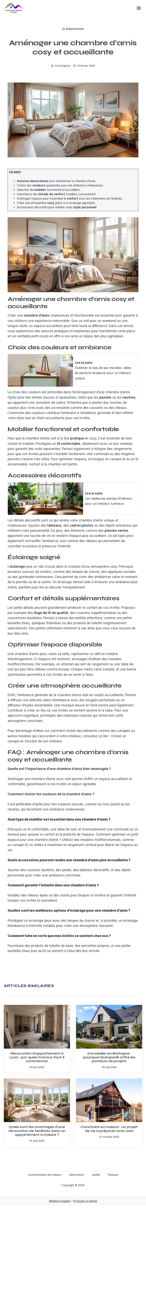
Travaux (113, 1174)
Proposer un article (85, 1201)
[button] (138, 8)
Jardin (96, 1174)
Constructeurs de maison (44, 1174)
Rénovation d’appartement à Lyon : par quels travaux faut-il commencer (37, 1057)
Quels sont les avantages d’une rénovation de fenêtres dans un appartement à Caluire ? (36, 1131)
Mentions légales (59, 1201)
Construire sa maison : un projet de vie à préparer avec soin (109, 1129)
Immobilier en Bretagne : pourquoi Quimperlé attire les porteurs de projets (109, 1057)
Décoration (75, 28)
